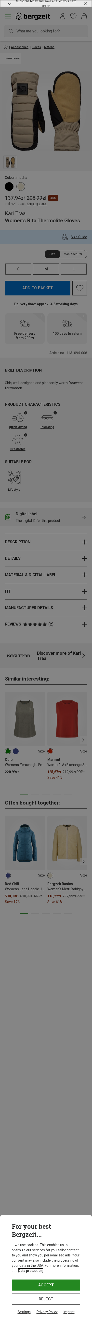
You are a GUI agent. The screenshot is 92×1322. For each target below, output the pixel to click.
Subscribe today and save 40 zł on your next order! (46, 3)
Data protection (30, 1271)
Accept (46, 1285)
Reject (46, 1299)
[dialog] (46, 1268)
